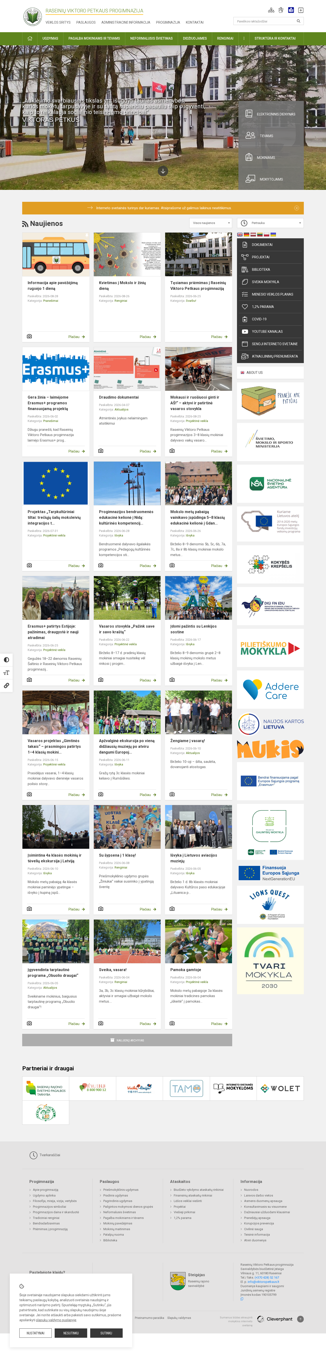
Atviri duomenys (255, 1240)
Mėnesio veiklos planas (272, 294)
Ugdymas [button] (50, 38)
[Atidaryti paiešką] (298, 21)
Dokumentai (262, 245)
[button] (271, 10)
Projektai (260, 257)
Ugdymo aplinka (44, 1195)
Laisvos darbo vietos (258, 1195)
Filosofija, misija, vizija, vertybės (55, 1201)
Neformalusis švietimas (119, 1212)
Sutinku (106, 1333)
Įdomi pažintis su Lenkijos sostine (193, 629)
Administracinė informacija (125, 22)
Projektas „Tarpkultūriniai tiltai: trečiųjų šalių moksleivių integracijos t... (54, 518)
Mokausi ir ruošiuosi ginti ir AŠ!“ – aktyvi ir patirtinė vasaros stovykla (194, 403)
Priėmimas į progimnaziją (50, 1229)
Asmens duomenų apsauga (263, 1201)
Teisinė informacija (257, 1234)
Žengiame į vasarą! (187, 741)
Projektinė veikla (197, 421)
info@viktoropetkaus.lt (263, 1282)
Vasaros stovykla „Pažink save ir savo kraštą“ (127, 629)
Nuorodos (251, 1190)
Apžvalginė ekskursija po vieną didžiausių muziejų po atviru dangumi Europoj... (127, 746)
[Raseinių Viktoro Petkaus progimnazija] (35, 15)
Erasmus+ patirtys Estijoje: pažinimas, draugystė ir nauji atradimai (53, 632)
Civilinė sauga (253, 1229)
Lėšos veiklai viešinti (188, 1201)
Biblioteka (261, 269)
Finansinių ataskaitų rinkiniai (193, 1195)
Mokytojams (271, 179)
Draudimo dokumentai (119, 397)
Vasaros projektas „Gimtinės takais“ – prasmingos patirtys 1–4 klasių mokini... (54, 746)
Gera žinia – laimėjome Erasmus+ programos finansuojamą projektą (48, 403)
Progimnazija (168, 22)
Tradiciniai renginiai (46, 1218)
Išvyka (119, 535)
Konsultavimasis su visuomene (265, 1206)
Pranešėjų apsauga (257, 1218)
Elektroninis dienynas (276, 114)
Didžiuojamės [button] (195, 38)
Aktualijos (121, 409)
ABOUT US (255, 373)
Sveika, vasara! (112, 970)
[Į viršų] (300, 1319)
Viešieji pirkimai (184, 1212)
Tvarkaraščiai (49, 1155)
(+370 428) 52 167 (267, 1277)
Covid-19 (259, 319)
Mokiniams (266, 158)
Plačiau (73, 337)
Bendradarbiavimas (46, 1223)
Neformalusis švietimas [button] (151, 38)
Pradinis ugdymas (115, 1195)
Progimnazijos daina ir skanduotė (56, 1212)
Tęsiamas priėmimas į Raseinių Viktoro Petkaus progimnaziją (198, 286)
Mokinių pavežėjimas (117, 1223)
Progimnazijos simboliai (49, 1206)
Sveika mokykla (265, 282)
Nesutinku (71, 1333)
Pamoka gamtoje (185, 970)
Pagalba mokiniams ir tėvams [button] (94, 38)
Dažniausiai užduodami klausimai (267, 1212)
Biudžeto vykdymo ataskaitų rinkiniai (199, 1190)
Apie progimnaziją (45, 1190)
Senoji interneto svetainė (275, 344)
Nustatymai (35, 1333)
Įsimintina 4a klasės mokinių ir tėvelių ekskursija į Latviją (55, 858)
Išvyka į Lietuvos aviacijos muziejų (193, 858)
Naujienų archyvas (130, 1040)
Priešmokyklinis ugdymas (120, 1190)
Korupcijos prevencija (259, 1223)
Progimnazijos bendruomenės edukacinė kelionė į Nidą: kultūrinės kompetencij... (126, 518)
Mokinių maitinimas (116, 1229)
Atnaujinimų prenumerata (275, 356)
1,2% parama (263, 307)
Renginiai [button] (225, 38)
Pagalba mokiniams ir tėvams (123, 1218)
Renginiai (121, 300)
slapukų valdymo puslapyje (56, 1320)
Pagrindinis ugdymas (117, 1201)
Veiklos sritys (58, 22)
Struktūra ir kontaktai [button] (275, 38)
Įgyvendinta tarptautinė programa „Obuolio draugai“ (53, 973)
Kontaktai (195, 22)
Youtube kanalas (267, 331)
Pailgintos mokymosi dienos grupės (128, 1206)
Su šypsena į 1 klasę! (117, 855)
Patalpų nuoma (113, 1234)
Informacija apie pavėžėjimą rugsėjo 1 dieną (53, 286)
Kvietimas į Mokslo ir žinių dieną (122, 286)
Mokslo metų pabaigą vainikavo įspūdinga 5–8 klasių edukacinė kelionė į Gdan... (197, 518)
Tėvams (266, 136)
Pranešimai (50, 300)
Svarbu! (191, 300)
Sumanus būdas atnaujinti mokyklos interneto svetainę (236, 1321)
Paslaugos (86, 22)
